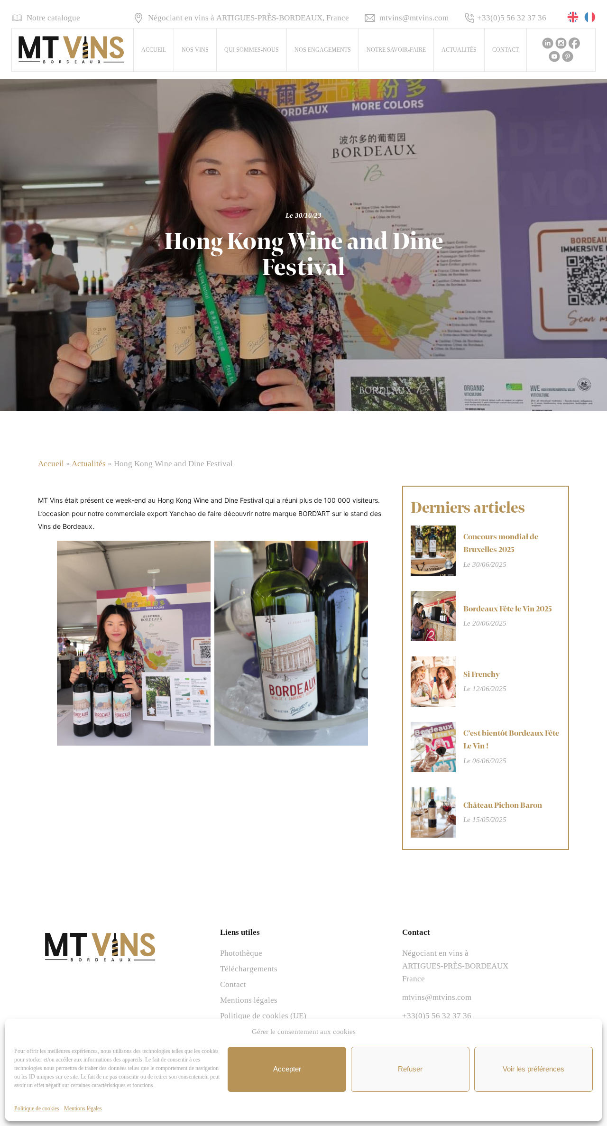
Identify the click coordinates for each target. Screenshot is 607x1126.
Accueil (153, 49)
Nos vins (195, 49)
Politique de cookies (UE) (263, 1015)
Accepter (287, 1069)
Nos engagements (322, 49)
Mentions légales (83, 1108)
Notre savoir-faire (396, 49)
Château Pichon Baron (502, 805)
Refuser (410, 1069)
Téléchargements (248, 968)
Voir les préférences (533, 1069)
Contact (505, 49)
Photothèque (241, 953)
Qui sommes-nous (251, 49)
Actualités (459, 49)
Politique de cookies (36, 1108)
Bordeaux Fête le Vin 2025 (507, 609)
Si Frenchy (481, 674)
